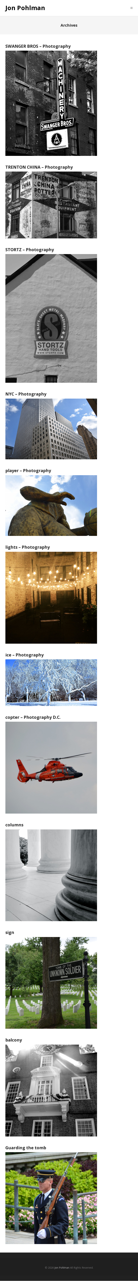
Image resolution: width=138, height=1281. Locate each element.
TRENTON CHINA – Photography (39, 167)
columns (14, 825)
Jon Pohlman (25, 8)
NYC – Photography (25, 394)
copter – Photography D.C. (33, 717)
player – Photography (28, 470)
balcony (13, 1040)
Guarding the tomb (25, 1148)
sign (9, 932)
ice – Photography (24, 655)
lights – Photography (27, 547)
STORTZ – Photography (29, 249)
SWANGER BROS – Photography (38, 46)
